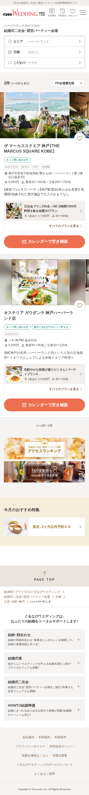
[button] (44, 639)
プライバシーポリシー (30, 746)
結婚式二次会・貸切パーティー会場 (27, 596)
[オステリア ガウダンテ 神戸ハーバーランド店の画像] (44, 282)
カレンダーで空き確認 (48, 241)
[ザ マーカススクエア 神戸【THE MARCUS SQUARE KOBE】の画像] (44, 115)
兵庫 (58, 596)
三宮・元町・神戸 (14, 601)
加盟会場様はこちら (35, 755)
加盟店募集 (59, 755)
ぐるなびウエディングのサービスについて (44, 764)
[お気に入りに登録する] (79, 138)
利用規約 (44, 737)
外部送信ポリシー (61, 746)
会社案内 (28, 737)
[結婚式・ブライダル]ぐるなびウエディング (32, 592)
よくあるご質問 (44, 773)
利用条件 (61, 737)
